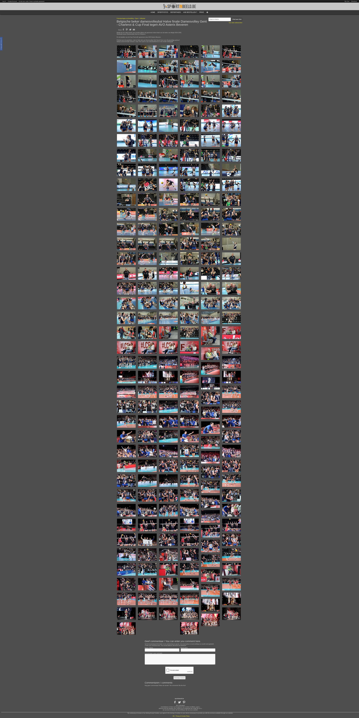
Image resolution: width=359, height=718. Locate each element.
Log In (4, 1)
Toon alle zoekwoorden (235, 22)
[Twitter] (179, 702)
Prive (201, 12)
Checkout (354, 1)
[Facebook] (175, 702)
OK (174, 716)
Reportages (175, 12)
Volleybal (142, 18)
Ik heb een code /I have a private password (31, 1)
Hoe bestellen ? (190, 12)
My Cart (347, 1)
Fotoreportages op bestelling (125, 18)
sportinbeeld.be (179, 698)
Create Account (12, 1)
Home (153, 12)
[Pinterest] (184, 702)
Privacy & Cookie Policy (183, 716)
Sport (136, 18)
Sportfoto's (162, 12)
